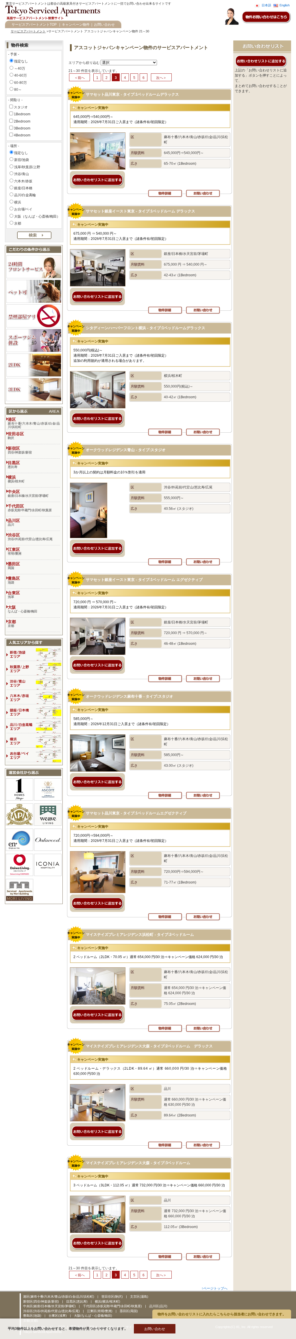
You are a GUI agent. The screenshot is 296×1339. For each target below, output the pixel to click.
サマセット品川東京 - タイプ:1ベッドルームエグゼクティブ (136, 813)
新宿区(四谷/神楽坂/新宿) (41, 1301)
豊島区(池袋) (32, 1315)
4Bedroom (22, 135)
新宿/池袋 (21, 160)
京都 (17, 223)
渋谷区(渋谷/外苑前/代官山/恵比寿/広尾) (52, 1311)
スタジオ (21, 107)
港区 (34, 423)
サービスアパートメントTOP (34, 25)
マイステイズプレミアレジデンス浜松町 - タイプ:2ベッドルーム (140, 934)
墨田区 (14, 566)
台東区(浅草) (58, 1315)
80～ (18, 90)
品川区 (14, 522)
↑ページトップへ (214, 1288)
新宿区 (20, 450)
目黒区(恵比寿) (77, 1301)
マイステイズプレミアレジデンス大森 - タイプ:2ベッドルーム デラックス (149, 1046)
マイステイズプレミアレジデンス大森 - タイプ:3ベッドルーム (138, 1163)
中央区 (28, 493)
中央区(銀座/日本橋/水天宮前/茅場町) (50, 1306)
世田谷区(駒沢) (112, 1296)
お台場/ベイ (23, 209)
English (285, 5)
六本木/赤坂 (23, 181)
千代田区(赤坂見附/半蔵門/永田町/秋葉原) (113, 1306)
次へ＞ (161, 78)
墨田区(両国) (129, 1311)
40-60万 (20, 75)
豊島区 (14, 580)
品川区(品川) (158, 1306)
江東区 (14, 551)
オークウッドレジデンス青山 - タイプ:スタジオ (126, 450)
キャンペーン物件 (76, 25)
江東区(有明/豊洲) (100, 1311)
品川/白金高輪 (25, 195)
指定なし (21, 61)
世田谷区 (16, 435)
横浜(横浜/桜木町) (107, 1301)
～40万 (19, 68)
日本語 (266, 5)
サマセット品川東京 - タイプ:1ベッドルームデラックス (132, 94)
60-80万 (20, 83)
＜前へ (79, 78)
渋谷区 (30, 537)
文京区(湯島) (139, 1296)
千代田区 (30, 508)
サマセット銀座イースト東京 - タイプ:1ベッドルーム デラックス (140, 211)
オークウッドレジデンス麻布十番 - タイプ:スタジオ (129, 696)
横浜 (17, 202)
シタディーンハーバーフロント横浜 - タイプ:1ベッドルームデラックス (145, 328)
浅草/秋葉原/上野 (27, 167)
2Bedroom (22, 121)
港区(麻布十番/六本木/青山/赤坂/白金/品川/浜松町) (59, 1296)
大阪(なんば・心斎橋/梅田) (93, 1315)
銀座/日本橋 (23, 188)
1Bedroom (22, 114)
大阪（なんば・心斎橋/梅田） (37, 216)
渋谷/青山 (21, 174)
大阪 (22, 609)
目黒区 (14, 464)
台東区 (14, 594)
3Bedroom (22, 128)
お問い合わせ (104, 25)
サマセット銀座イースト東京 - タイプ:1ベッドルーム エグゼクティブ (144, 579)
